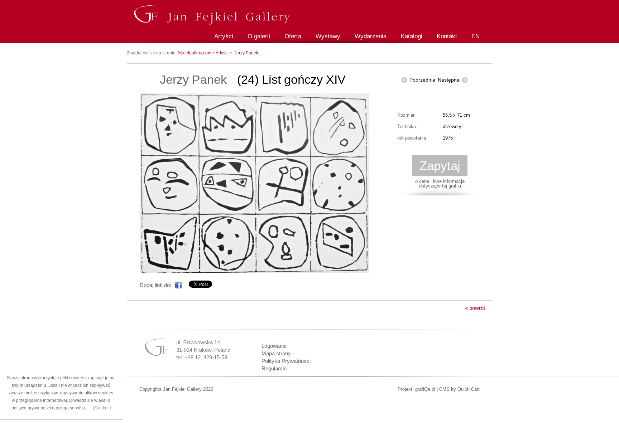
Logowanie (274, 346)
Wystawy (328, 36)
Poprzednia (422, 80)
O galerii (259, 36)
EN (475, 36)
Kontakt (447, 36)
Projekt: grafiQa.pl (416, 389)
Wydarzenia (371, 36)
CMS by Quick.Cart (459, 389)
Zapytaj (439, 165)
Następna (449, 80)
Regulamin (274, 368)
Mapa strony (276, 353)
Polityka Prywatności (286, 361)
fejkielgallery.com (195, 52)
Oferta (292, 36)
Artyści (223, 36)
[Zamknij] (102, 407)
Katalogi (411, 36)
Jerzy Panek (246, 52)
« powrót (475, 308)
